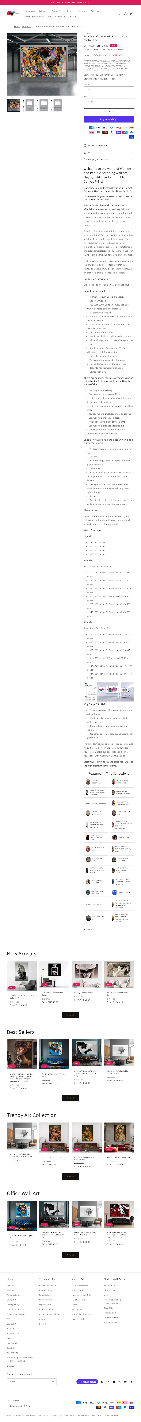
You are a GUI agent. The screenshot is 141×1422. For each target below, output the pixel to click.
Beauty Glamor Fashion (83, 993)
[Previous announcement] (8, 2)
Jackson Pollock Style (81, 1295)
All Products (12, 1353)
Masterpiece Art (111, 1322)
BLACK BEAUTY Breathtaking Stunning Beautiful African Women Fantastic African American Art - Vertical (21, 1077)
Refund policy (43, 1416)
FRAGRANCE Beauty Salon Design (52, 994)
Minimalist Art (45, 1300)
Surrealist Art (45, 1295)
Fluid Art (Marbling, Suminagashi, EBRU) (113, 1301)
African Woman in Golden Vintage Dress (84, 1158)
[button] (119, 14)
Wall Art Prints (13, 1333)
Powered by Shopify (29, 1416)
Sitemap (10, 1366)
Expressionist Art (46, 1304)
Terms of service (69, 1416)
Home (17, 26)
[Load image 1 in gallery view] (14, 105)
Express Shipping (101, 50)
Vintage (107, 1295)
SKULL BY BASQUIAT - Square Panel (54, 1075)
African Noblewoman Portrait (118, 1157)
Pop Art (42, 1324)
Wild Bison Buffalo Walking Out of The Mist (118, 1072)
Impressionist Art (47, 1309)
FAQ (8, 1319)
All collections (13, 1295)
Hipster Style (109, 1290)
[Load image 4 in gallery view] (28, 105)
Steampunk (77, 1309)
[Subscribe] (53, 1381)
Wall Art (10, 1328)
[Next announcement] (133, 2)
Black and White (111, 1317)
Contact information (111, 1416)
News (9, 1338)
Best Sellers (12, 1348)
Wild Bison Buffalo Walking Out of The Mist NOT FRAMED (21, 1155)
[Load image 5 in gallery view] (42, 105)
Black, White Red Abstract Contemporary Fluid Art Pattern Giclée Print (117, 1234)
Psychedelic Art (46, 1290)
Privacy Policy (13, 1304)
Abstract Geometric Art (49, 1314)
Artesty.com (17, 1416)
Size (85, 96)
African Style (109, 1285)
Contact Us (12, 1300)
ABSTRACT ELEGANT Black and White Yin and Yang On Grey (85, 1073)
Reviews (10, 1290)
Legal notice (96, 1416)
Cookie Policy (13, 1309)
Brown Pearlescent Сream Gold (117, 994)
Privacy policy (56, 1416)
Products (26, 26)
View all (70, 1015)
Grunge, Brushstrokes (81, 1314)
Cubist (42, 1319)
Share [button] (89, 929)
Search (10, 1285)
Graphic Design (78, 1290)
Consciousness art (80, 1285)
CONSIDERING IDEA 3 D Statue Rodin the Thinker (22, 997)
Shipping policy (84, 1416)
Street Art (76, 1304)
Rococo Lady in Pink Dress (52, 1157)
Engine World (110, 1313)
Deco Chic (108, 1308)
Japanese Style (78, 1319)
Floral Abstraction (80, 1300)
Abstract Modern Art (48, 1285)
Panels (86, 84)
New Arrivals (12, 1343)
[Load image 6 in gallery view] (56, 105)
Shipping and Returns (16, 1314)
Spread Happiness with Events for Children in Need (20, 1359)
